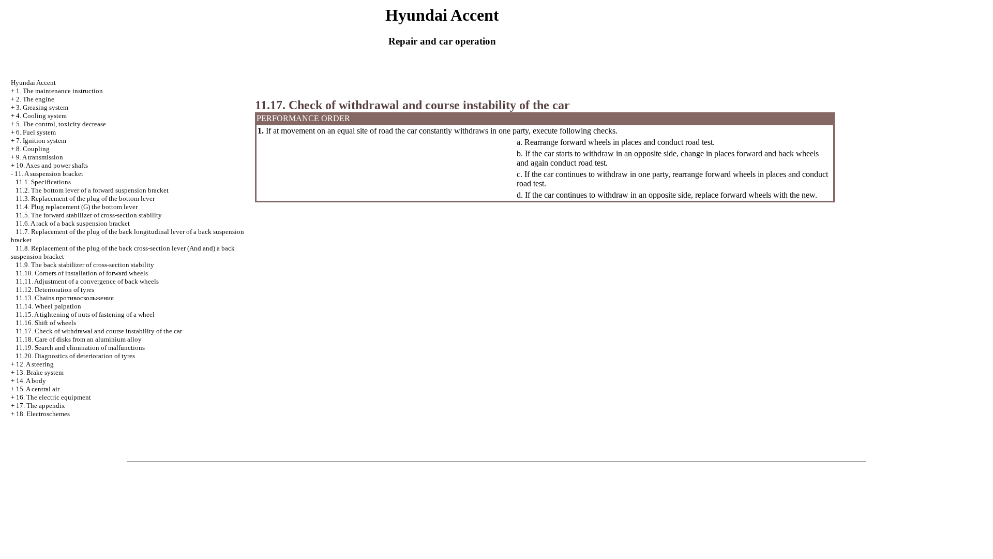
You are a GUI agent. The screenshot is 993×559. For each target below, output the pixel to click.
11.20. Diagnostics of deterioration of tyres (75, 356)
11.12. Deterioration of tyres (55, 289)
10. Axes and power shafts (52, 165)
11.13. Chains (65, 298)
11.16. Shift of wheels (46, 323)
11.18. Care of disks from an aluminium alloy (79, 339)
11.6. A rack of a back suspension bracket (73, 223)
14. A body (31, 381)
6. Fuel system (36, 132)
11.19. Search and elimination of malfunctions (80, 347)
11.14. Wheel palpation (48, 306)
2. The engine (35, 99)
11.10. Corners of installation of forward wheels (82, 273)
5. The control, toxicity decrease (61, 124)
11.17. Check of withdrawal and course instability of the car (99, 331)
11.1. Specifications (43, 182)
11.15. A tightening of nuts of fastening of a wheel (85, 314)
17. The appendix (40, 405)
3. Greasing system (42, 107)
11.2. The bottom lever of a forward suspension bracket (92, 190)
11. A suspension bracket (48, 174)
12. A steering (35, 364)
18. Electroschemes (43, 414)
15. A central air (37, 389)
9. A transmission (39, 157)
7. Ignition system (41, 140)
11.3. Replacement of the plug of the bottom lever (85, 198)
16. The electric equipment (53, 397)
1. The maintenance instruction (59, 91)
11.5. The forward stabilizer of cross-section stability (89, 215)
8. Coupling (33, 149)
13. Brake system (40, 372)
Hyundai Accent (33, 82)
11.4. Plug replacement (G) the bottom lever (77, 207)
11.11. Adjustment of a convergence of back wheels (87, 281)
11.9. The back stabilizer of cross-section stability (85, 265)
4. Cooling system (41, 116)
